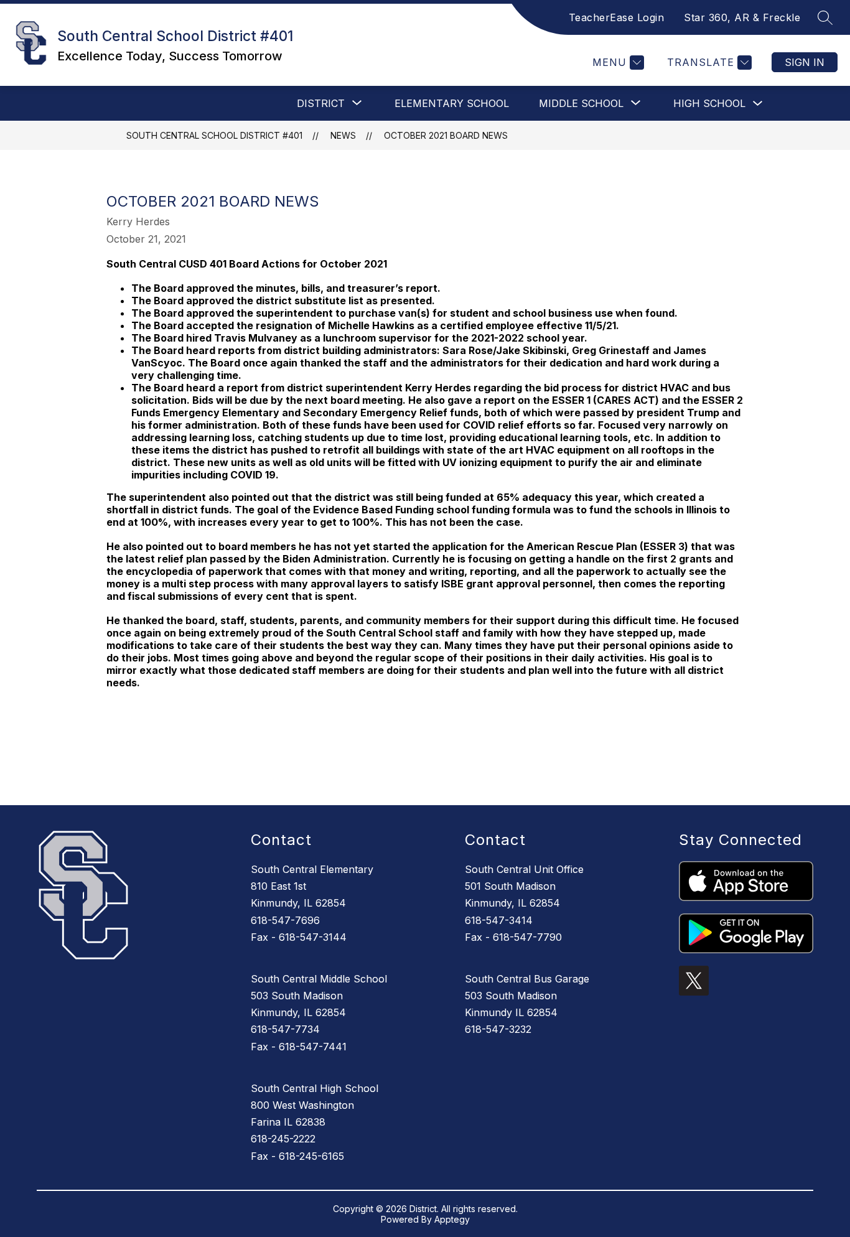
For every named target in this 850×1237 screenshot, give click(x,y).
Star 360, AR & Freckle (742, 17)
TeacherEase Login (617, 17)
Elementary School (452, 103)
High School (709, 103)
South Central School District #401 (214, 135)
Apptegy (452, 1219)
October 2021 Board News (446, 135)
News (343, 135)
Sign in (804, 62)
